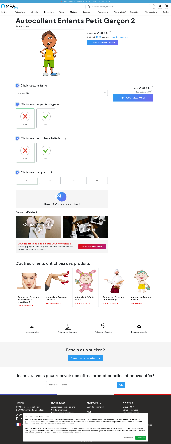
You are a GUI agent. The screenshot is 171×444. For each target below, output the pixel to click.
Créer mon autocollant (84, 358)
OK (121, 384)
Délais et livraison (130, 410)
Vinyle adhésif (120, 12)
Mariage (73, 12)
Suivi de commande (96, 407)
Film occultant (151, 12)
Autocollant (20, 12)
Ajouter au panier (135, 98)
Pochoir (166, 12)
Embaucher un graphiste (62, 413)
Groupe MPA (128, 407)
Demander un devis (92, 246)
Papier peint (103, 12)
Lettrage (5, 12)
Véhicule (34, 12)
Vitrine (61, 12)
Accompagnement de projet (64, 407)
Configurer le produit (104, 42)
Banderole (87, 12)
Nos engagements (131, 413)
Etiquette (48, 12)
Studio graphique (59, 410)
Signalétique (135, 12)
